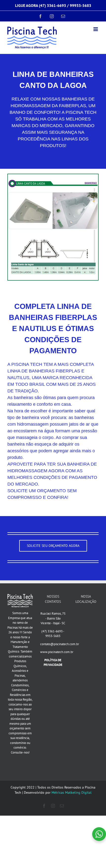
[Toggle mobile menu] (96, 29)
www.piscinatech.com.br (56, 652)
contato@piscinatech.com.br (59, 644)
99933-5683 (80, 5)
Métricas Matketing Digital (71, 792)
